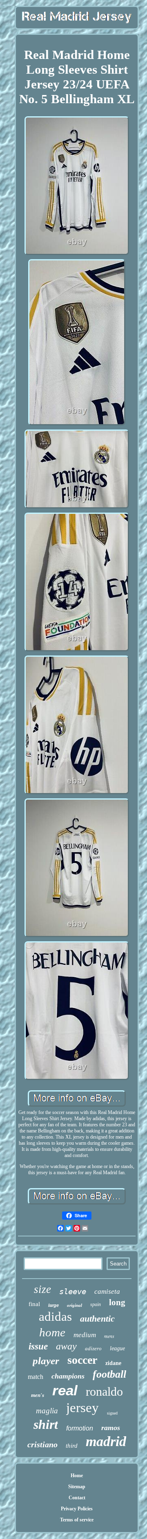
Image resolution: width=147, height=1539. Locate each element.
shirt (45, 1424)
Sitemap (76, 1486)
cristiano (42, 1444)
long (117, 1302)
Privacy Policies (77, 1509)
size (42, 1289)
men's (37, 1395)
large (53, 1305)
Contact (77, 1498)
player (46, 1360)
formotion (79, 1428)
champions (68, 1376)
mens (109, 1336)
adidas (55, 1316)
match (35, 1376)
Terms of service (77, 1520)
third (72, 1445)
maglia (47, 1410)
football (109, 1374)
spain (95, 1304)
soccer (82, 1360)
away (66, 1346)
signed (112, 1413)
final (34, 1304)
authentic (97, 1318)
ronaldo (104, 1391)
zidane (113, 1363)
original (74, 1305)
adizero (93, 1348)
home (52, 1332)
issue (38, 1346)
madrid (106, 1441)
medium (85, 1335)
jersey (82, 1407)
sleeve (72, 1291)
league (117, 1348)
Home (77, 1475)
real (65, 1390)
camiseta (107, 1291)
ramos (110, 1428)
